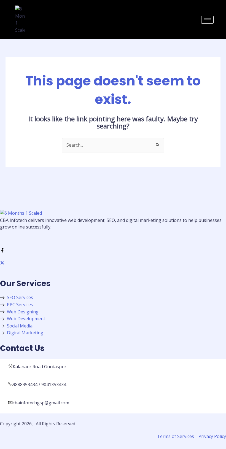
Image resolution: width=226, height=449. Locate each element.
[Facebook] (113, 250)
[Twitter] (113, 262)
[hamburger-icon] (207, 20)
